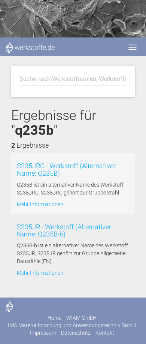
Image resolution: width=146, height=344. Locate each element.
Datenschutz (76, 333)
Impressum (43, 333)
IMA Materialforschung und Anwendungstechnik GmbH (72, 325)
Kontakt (104, 333)
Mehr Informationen (40, 204)
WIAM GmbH (81, 318)
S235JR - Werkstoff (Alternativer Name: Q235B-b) (64, 230)
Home (54, 318)
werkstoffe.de (35, 47)
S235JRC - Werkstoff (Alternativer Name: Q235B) (66, 169)
